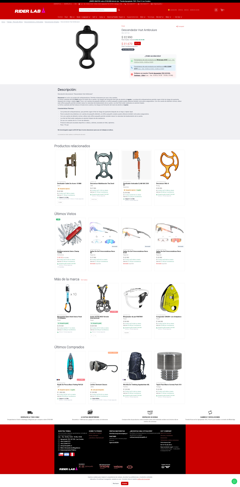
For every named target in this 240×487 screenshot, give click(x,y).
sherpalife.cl (68, 4)
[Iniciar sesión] (216, 10)
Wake (167, 17)
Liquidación (173, 10)
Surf (94, 17)
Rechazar (116, 483)
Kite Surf (158, 17)
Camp (101, 17)
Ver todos (84, 280)
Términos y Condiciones (166, 435)
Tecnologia (151, 17)
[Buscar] (119, 10)
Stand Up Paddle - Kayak (115, 17)
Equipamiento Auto (132, 17)
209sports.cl (57, 4)
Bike (71, 17)
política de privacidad (143, 479)
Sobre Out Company (165, 433)
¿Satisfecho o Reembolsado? (96, 438)
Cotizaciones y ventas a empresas (169, 440)
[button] (87, 47)
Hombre (60, 17)
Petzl (123, 26)
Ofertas (180, 10)
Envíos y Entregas (93, 435)
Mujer (66, 17)
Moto (141, 17)
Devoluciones (163, 438)
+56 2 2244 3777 (144, 4)
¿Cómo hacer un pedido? (95, 433)
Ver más (177, 17)
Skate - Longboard (82, 17)
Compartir (181, 26)
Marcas (186, 10)
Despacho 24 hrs (194, 10)
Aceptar (124, 483)
